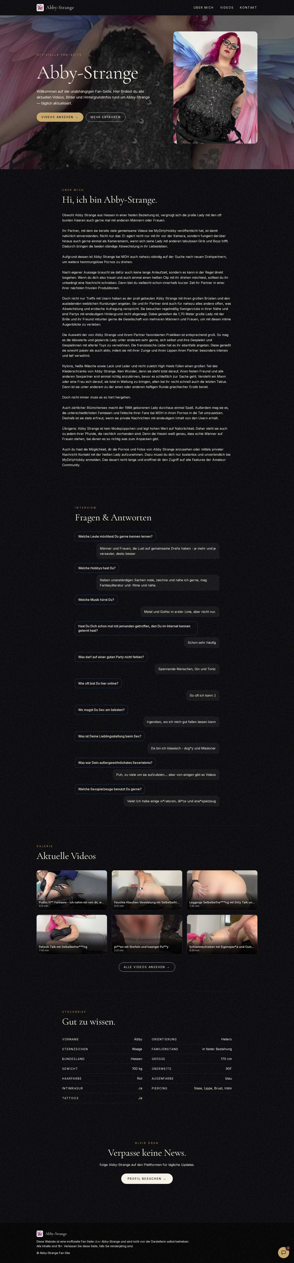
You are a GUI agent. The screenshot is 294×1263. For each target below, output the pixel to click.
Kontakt (248, 7)
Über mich (204, 7)
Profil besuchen (147, 1178)
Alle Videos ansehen (147, 967)
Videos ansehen (60, 117)
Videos (227, 7)
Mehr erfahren (106, 117)
